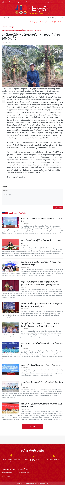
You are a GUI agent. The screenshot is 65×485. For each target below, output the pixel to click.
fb (3, 97)
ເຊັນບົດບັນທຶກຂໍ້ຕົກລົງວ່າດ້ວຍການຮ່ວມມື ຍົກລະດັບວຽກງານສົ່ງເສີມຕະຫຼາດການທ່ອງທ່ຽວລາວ (42, 305)
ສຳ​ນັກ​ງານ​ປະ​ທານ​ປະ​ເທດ (23, 472)
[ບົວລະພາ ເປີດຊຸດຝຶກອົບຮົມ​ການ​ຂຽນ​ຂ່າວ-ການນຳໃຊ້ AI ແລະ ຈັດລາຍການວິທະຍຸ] (10, 407)
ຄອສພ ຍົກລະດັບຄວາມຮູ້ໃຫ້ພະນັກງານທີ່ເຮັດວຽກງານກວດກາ (41, 241)
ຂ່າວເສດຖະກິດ (24, 2)
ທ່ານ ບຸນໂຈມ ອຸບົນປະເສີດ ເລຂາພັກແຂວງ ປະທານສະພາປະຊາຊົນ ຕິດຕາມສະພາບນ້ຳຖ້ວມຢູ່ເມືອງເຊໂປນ (40, 325)
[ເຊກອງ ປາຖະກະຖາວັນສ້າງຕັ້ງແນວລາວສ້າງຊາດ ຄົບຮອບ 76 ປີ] (10, 347)
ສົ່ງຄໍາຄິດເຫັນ (58, 208)
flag (3, 2)
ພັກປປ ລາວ (11, 18)
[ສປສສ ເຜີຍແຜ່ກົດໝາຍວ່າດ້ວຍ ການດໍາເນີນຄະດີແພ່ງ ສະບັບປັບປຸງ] (10, 222)
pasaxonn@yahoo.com (55, 459)
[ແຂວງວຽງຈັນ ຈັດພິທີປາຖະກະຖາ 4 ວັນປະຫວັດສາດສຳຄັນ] (10, 369)
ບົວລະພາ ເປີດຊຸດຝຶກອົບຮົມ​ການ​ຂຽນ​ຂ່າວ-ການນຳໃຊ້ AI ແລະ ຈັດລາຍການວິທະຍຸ (42, 405)
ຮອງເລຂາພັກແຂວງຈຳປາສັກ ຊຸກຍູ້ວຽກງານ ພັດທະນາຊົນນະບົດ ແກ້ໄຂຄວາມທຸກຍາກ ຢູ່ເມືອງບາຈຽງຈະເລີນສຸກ (40, 283)
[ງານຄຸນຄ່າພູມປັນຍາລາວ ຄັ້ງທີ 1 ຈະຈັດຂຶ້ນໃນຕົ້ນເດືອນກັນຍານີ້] (10, 386)
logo (32, 10)
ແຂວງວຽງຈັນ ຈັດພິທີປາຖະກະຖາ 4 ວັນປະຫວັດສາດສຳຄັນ (41, 365)
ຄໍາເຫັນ (5, 186)
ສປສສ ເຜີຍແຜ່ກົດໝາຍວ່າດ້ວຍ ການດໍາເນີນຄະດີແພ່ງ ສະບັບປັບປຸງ (42, 220)
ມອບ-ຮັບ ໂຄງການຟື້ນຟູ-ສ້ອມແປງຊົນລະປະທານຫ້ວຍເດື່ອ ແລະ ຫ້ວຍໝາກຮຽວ (41, 263)
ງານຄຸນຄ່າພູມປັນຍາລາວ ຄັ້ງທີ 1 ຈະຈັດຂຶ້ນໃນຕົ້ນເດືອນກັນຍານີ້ (42, 383)
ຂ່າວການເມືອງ (15, 2)
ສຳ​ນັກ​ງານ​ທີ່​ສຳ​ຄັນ (23, 469)
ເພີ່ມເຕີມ (32, 426)
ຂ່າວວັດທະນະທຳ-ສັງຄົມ (8, 27)
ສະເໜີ (3, 18)
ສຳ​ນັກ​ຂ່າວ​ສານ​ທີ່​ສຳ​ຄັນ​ (8, 469)
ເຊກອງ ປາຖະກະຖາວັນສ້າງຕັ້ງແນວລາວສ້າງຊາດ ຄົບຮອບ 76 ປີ (42, 345)
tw (3, 101)
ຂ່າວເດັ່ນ (8, 2)
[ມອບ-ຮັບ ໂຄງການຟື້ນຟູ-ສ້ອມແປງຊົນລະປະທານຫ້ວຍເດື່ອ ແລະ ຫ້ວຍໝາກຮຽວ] (10, 266)
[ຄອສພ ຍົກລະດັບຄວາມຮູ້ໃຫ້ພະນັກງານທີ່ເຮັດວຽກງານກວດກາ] (10, 244)
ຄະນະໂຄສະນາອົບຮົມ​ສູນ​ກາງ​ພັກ (8, 473)
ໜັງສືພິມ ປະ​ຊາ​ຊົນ (6, 476)
